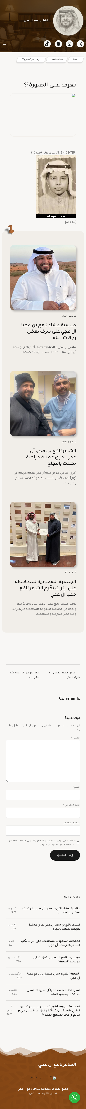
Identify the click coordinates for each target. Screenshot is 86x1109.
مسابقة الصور (57, 59)
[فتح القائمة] (4, 43)
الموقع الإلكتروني (71, 823)
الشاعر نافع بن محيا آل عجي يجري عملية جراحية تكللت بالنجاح (51, 457)
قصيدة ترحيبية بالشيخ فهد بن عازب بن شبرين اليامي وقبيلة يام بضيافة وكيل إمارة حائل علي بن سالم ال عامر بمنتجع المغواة (48, 1010)
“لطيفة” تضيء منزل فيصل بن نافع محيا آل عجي (53, 976)
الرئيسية (76, 59)
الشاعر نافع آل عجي (36, 20)
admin (63, 142)
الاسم (76, 787)
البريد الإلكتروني (71, 805)
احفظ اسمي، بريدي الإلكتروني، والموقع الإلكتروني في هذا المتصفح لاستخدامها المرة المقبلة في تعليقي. (42, 843)
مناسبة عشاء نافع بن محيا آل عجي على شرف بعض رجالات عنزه (48, 331)
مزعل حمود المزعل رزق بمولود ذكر (64, 675)
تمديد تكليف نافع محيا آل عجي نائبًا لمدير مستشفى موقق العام (53, 992)
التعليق (75, 738)
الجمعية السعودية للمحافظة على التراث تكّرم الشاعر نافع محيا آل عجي (45, 588)
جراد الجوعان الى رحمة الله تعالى (25, 675)
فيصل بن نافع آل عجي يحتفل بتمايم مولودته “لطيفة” (56, 959)
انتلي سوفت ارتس (39, 1093)
